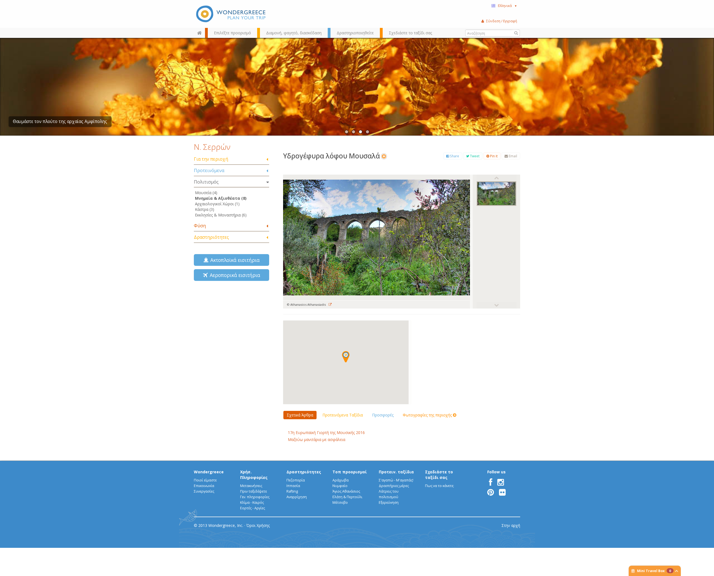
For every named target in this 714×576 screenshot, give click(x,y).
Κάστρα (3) (204, 209)
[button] (345, 356)
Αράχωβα (340, 480)
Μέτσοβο (340, 502)
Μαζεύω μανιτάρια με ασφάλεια (316, 439)
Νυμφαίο (340, 485)
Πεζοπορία (295, 480)
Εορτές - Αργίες (252, 508)
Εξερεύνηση (389, 502)
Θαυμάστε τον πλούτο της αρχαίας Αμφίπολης (60, 121)
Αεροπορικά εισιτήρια (233, 275)
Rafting (292, 491)
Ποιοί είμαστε (205, 480)
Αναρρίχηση (296, 497)
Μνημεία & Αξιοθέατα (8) (221, 198)
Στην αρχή (510, 525)
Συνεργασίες (204, 491)
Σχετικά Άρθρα (300, 415)
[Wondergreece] (231, 14)
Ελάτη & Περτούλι (347, 497)
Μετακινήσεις (251, 485)
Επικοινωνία (204, 485)
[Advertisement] (231, 325)
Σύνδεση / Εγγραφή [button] (501, 21)
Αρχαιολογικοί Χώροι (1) (217, 203)
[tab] (231, 159)
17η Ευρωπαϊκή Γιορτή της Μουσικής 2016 (326, 432)
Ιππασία (293, 485)
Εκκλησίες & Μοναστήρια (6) (221, 215)
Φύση (200, 226)
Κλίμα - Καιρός (252, 502)
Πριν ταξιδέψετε (253, 491)
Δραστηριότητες (211, 237)
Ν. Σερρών (212, 146)
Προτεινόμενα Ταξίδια (342, 415)
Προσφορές (383, 415)
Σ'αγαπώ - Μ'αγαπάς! (396, 480)
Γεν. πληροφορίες (254, 497)
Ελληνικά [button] (507, 5)
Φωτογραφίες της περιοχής (428, 415)
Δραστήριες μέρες (394, 485)
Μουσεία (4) (206, 192)
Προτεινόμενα (209, 170)
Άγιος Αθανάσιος (346, 491)
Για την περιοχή (211, 159)
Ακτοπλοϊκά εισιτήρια (234, 260)
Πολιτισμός (206, 182)
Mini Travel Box (654, 570)
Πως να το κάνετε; (439, 485)
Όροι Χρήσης (258, 525)
